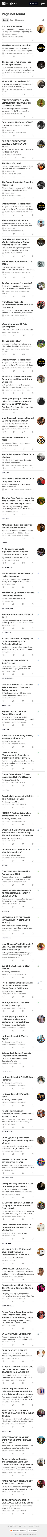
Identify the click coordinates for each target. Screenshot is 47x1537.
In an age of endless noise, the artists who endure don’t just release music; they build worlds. (16, 345)
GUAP (14, 584)
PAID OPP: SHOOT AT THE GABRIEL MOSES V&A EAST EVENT (15, 144)
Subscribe (33, 4)
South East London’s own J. (12, 838)
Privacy (20, 1526)
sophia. (27, 390)
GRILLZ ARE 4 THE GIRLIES (14, 1350)
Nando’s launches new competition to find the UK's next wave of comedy (17, 1113)
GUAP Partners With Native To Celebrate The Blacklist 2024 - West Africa (16, 1227)
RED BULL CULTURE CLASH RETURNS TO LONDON (14, 1160)
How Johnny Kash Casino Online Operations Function (14, 1060)
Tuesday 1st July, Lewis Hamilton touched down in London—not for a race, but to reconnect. (18, 762)
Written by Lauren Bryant (12, 1005)
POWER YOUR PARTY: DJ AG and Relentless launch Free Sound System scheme (17, 687)
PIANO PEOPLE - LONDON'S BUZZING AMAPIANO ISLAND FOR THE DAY (18, 1413)
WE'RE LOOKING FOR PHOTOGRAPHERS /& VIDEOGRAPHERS (18, 150)
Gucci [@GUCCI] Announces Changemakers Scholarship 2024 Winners (18, 1140)
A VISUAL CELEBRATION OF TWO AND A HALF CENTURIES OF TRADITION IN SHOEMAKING (17, 1369)
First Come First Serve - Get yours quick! (17, 330)
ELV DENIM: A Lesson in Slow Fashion (16, 967)
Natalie (28, 73)
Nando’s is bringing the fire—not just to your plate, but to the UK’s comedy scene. (17, 1120)
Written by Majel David (11, 741)
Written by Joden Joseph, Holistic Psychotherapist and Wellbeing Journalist (18, 718)
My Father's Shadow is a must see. (15, 557)
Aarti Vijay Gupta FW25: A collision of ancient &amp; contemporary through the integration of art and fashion (16, 1019)
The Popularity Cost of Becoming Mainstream (17, 183)
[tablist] (13, 20)
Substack (14, 1534)
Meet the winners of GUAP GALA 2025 (17, 615)
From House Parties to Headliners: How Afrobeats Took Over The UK (17, 305)
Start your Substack (19, 1530)
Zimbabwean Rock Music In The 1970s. (17, 262)
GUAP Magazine (16, 53)
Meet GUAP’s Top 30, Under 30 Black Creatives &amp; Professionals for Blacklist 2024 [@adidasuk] (17, 1252)
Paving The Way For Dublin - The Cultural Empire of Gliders (17, 1185)
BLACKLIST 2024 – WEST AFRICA (14, 1233)
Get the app (33, 1530)
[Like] (3, 587)
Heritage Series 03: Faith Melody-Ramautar (18, 1078)
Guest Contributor (19, 722)
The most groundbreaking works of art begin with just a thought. (17, 1507)
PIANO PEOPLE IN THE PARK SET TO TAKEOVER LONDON (17, 1482)
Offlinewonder (17, 231)
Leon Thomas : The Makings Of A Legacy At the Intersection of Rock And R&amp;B (17, 947)
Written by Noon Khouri (11, 971)
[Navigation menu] (5, 3)
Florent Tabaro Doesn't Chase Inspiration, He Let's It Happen (16, 775)
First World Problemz (12, 26)
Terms (25, 1526)
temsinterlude (17, 37)
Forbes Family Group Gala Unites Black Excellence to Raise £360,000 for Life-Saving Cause (17, 1315)
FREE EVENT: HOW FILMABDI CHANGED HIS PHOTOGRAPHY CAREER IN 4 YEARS (16, 103)
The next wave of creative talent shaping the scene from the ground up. (17, 900)
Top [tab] (11, 20)
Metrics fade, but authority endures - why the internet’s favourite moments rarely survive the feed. (16, 386)
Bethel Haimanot (17, 1151)
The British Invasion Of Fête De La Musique (18, 455)
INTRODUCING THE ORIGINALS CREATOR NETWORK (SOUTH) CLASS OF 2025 (16, 893)
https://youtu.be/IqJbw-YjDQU (14, 598)
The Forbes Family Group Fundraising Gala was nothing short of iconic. (16, 1321)
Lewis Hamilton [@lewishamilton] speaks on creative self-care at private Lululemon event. (15, 755)
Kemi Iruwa (16, 930)
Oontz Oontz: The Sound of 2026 (17, 122)
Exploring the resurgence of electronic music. (17, 126)
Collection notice (34, 1526)
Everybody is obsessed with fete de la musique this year (17, 797)
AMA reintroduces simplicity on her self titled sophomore (17, 526)
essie (27, 429)
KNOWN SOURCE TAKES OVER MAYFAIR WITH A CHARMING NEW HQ (16, 920)
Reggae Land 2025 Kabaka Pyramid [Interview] (14, 712)
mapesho (25, 535)
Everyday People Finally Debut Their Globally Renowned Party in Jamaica (18, 1288)
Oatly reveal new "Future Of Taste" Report (15, 661)
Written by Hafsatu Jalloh (11, 819)
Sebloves (29, 53)
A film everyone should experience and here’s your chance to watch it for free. (15, 552)
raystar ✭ (28, 465)
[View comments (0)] (13, 39)
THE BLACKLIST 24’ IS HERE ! (13, 1257)
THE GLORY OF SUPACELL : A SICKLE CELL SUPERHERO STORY (17, 1501)
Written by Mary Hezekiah (12, 991)
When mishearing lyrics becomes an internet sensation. (16, 485)
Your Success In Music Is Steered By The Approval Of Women (18, 419)
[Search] (43, 20)
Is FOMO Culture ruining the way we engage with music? (17, 736)
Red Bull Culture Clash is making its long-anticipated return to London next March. (18, 1166)
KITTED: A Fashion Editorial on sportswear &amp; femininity (16, 814)
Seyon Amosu (16, 1063)
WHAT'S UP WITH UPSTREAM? (16, 1334)
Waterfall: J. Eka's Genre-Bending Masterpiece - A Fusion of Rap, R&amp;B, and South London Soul (18, 832)
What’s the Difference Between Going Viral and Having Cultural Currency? (17, 379)
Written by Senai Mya (10, 802)
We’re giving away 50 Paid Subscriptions (14, 325)
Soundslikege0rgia (19, 132)
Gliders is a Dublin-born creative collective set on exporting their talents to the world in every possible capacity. (17, 1190)
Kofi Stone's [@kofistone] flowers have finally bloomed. (18, 594)
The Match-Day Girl (11, 163)
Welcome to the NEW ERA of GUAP (15, 438)
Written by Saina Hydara (11, 855)
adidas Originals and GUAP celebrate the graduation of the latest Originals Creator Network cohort (17, 1391)
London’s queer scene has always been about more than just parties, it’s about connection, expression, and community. (18, 648)
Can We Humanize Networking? (17, 283)
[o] (41, 64)
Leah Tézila (29, 489)
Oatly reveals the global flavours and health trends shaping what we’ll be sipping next (16, 667)
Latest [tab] (5, 20)
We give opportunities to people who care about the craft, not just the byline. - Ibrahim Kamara (18, 49)
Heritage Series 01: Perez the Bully (16, 1095)
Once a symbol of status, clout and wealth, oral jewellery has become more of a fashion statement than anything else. (17, 1354)
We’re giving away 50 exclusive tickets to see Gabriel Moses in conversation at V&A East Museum (17, 401)
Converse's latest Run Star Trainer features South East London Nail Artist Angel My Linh (18, 1462)
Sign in (42, 4)
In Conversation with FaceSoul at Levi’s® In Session (17, 574)
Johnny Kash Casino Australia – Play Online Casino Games (17, 1054)
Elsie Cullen (15, 904)
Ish (26, 315)
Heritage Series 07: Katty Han (16, 1002)
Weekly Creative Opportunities (16, 45)
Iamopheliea (16, 173)
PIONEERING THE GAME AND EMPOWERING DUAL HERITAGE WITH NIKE (16, 1440)
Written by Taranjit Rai (10, 780)
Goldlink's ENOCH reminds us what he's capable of (16, 850)
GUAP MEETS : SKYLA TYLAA (16, 1269)
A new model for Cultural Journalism (16, 443)
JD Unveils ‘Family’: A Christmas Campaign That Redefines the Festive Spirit (17, 1205)
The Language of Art (11, 341)
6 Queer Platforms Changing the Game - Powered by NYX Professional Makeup (17, 641)
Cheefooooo (16, 195)
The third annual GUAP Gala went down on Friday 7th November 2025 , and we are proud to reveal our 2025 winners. (17, 621)
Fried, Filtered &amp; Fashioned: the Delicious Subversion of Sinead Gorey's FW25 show (17, 985)
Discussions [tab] (19, 20)
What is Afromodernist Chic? (16, 81)
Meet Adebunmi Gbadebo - (15, 220)
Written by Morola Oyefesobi (13, 1025)
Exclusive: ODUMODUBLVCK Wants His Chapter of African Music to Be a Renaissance (16, 242)
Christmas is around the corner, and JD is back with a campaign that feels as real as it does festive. (18, 1212)
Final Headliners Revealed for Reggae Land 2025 (16, 872)
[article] (23, 33)
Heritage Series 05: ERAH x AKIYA (15, 1037)
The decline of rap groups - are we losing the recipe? (16, 63)
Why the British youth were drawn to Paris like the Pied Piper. (16, 461)
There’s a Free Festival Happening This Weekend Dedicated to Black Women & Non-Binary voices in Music (18, 501)
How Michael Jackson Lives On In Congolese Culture (18, 480)
